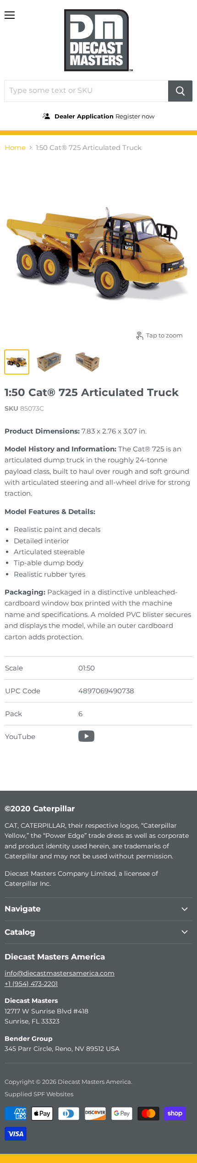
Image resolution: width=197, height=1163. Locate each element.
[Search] (180, 91)
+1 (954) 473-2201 (31, 984)
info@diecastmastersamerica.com (60, 973)
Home (15, 147)
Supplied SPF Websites (39, 1094)
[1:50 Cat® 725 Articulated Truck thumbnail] (16, 362)
